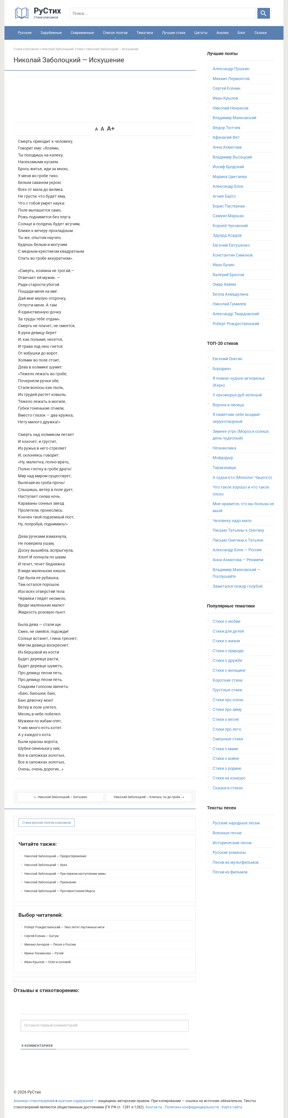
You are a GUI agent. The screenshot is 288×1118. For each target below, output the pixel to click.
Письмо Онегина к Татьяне (238, 540)
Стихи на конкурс (229, 778)
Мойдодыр (223, 457)
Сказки (260, 33)
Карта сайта (232, 1107)
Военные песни (227, 832)
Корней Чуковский (230, 225)
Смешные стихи (228, 738)
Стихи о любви (226, 621)
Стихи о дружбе (227, 660)
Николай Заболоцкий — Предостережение (55, 856)
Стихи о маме (225, 748)
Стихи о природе (228, 650)
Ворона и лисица (228, 404)
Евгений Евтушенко (231, 245)
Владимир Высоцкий (232, 157)
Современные (82, 33)
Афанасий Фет (226, 137)
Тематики (145, 33)
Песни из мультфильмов (236, 862)
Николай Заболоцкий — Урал (45, 865)
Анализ (222, 33)
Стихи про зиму (227, 709)
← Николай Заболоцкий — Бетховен (60, 797)
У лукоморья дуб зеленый (237, 395)
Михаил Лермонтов (231, 78)
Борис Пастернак (229, 206)
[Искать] (263, 13)
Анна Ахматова (227, 147)
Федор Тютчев (226, 127)
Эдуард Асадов (227, 235)
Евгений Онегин (227, 358)
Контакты (154, 1107)
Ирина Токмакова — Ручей (43, 953)
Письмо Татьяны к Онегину (238, 530)
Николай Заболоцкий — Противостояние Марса (59, 891)
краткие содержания (75, 1101)
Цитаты (200, 33)
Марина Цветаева (230, 176)
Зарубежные (51, 33)
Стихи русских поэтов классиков (46, 822)
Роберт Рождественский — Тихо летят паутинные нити (64, 927)
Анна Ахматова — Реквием (238, 559)
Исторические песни (232, 842)
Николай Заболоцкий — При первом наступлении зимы (65, 873)
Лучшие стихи (173, 33)
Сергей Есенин (226, 88)
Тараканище (224, 467)
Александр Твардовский (236, 313)
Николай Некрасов (230, 108)
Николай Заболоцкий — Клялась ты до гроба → (149, 797)
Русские (25, 33)
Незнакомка (224, 448)
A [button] (96, 129)
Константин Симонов (233, 255)
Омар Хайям (224, 284)
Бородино (222, 368)
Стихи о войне (226, 758)
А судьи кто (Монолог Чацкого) (242, 477)
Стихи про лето (227, 729)
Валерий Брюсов (228, 274)
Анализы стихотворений (34, 1101)
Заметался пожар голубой (237, 586)
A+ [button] (111, 128)
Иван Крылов (225, 98)
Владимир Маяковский (234, 117)
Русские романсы (229, 852)
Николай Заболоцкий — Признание (50, 882)
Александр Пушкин (231, 68)
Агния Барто (224, 196)
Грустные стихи (227, 689)
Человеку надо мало (232, 520)
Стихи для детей (228, 631)
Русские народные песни (236, 823)
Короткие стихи (227, 680)
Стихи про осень (228, 699)
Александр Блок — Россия (237, 549)
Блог (241, 33)
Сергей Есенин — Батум (41, 936)
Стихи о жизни (226, 640)
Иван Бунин (223, 264)
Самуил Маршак (228, 215)
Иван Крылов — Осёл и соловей (47, 962)
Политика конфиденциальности (192, 1107)
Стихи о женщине (229, 670)
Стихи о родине (227, 768)
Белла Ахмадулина (230, 294)
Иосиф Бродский (228, 166)
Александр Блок (228, 186)
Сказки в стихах (228, 788)
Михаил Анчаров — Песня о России (50, 944)
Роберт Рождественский (236, 323)
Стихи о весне (226, 719)
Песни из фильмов (230, 872)
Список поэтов (115, 33)
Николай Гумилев (229, 303)
